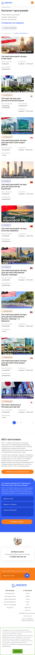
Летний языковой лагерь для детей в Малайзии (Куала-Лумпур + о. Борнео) (14, 317)
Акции (27, 601)
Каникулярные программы (10, 14)
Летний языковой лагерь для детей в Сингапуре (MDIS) (14, 363)
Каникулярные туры (10, 596)
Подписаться (27, 575)
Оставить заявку (16, 521)
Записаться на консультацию (17, 471)
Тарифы (27, 596)
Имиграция (10, 607)
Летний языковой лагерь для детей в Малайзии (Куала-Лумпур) (14, 272)
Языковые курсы (10, 593)
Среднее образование (9, 17)
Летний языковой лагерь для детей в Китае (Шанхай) (14, 186)
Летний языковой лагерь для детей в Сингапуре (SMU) (14, 142)
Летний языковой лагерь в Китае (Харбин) (14, 229)
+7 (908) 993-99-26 (17, 557)
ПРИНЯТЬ (17, 651)
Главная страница (5, 7)
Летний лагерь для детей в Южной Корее (12, 99)
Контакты (27, 610)
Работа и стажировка (10, 604)
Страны (27, 599)
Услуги (28, 593)
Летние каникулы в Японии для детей (11, 406)
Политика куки (27, 616)
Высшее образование (8, 19)
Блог (27, 604)
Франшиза (28, 607)
